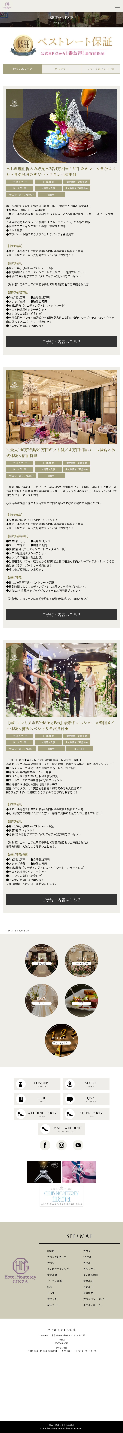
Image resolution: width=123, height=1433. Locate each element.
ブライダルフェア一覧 (100, 69)
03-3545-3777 (61, 1343)
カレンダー (61, 69)
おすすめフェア (22, 69)
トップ (7, 930)
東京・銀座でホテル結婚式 (61, 1425)
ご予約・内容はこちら (61, 341)
